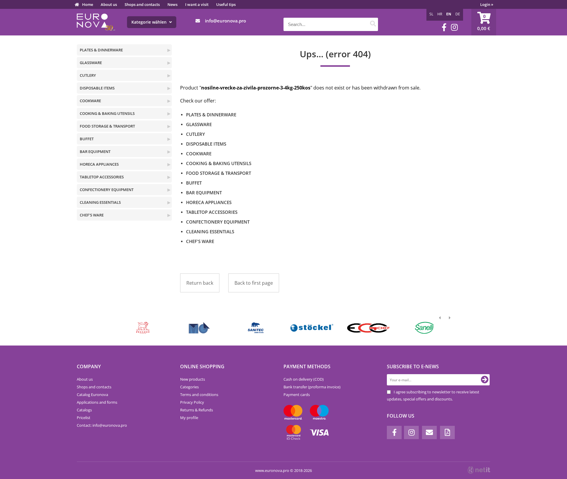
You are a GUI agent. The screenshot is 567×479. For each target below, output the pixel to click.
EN (448, 14)
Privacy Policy (192, 402)
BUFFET (87, 138)
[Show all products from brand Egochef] (368, 328)
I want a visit (196, 4)
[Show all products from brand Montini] (199, 328)
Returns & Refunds (196, 410)
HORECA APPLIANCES (99, 164)
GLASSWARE (91, 62)
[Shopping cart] (483, 22)
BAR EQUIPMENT (95, 151)
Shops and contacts (142, 4)
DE (457, 14)
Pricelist (83, 417)
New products (192, 379)
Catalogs (84, 410)
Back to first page (253, 283)
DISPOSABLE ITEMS (97, 88)
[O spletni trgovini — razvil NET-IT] (479, 470)
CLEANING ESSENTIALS (100, 202)
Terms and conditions (199, 394)
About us (109, 4)
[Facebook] (444, 27)
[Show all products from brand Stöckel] (312, 328)
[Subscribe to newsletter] (484, 379)
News (172, 4)
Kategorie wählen (149, 22)
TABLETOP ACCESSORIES (102, 177)
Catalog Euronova (92, 394)
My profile (189, 417)
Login (486, 4)
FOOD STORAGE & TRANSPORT (107, 126)
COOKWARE (90, 100)
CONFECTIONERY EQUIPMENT (106, 189)
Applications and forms (97, 402)
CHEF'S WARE (92, 215)
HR (439, 14)
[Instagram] (454, 27)
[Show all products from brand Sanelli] (424, 328)
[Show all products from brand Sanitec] (255, 328)
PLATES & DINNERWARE (101, 50)
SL (431, 14)
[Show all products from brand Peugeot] (143, 328)
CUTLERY (88, 75)
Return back (199, 283)
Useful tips (226, 4)
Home (87, 4)
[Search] (372, 24)
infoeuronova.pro (225, 21)
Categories (189, 387)
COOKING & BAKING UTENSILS (107, 113)
